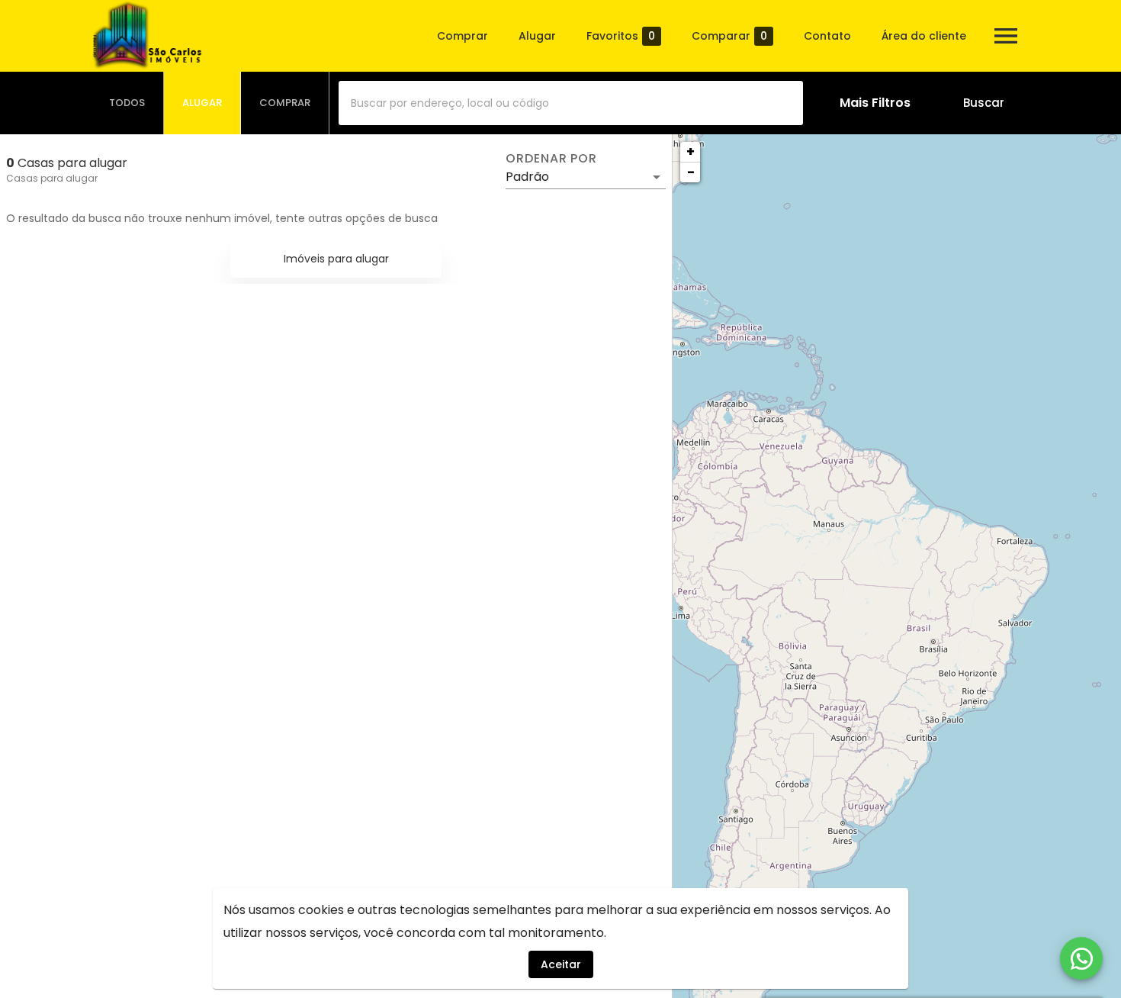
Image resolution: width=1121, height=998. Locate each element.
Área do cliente (924, 35)
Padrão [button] (527, 176)
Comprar (462, 35)
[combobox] (571, 103)
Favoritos (620, 36)
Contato (827, 35)
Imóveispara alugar (336, 258)
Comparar (729, 36)
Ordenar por (551, 159)
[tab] (127, 103)
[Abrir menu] (1005, 35)
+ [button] (690, 151)
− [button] (691, 172)
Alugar (537, 35)
